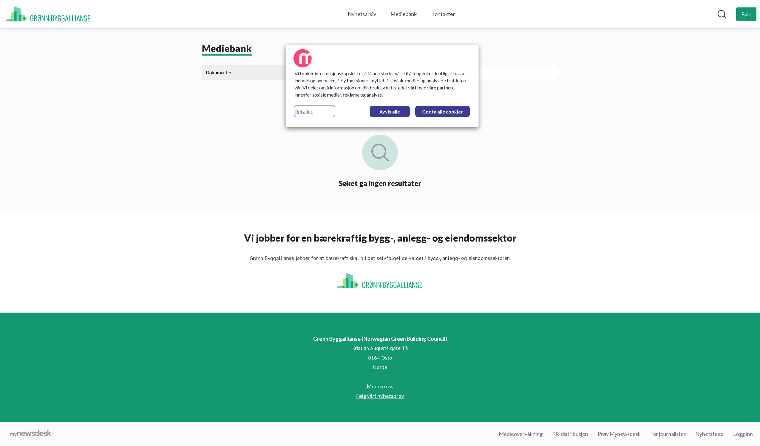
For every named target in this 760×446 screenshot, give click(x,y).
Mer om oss (380, 386)
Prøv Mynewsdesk (619, 434)
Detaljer (303, 111)
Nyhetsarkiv (362, 14)
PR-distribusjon (570, 434)
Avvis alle (389, 111)
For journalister (668, 434)
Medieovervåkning (521, 434)
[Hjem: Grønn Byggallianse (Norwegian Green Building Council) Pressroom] (48, 14)
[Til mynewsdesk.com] (30, 434)
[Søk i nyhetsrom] (722, 14)
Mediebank (403, 14)
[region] (382, 86)
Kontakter (443, 14)
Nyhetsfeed (709, 434)
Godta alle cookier (442, 111)
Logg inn (743, 434)
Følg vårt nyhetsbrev (380, 396)
